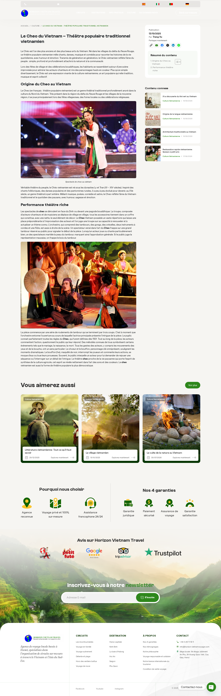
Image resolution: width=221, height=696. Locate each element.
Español (150, 4)
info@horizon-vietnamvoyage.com (74, 4)
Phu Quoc (113, 666)
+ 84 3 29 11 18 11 (187, 642)
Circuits (80, 13)
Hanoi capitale (115, 642)
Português (178, 4)
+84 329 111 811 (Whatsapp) (38, 4)
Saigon (112, 661)
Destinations (98, 13)
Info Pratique (116, 13)
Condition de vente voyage (154, 669)
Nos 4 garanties (150, 642)
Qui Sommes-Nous (148, 13)
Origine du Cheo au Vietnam (161, 62)
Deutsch (193, 4)
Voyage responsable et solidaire (156, 656)
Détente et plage (83, 656)
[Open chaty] (211, 687)
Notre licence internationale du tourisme (156, 662)
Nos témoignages (150, 647)
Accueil (25, 26)
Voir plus (192, 385)
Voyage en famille (83, 647)
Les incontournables (84, 642)
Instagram (119, 689)
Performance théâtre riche (163, 69)
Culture (131, 13)
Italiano (163, 4)
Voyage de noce (83, 666)
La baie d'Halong (116, 652)
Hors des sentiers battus (86, 661)
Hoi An (112, 656)
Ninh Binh (113, 647)
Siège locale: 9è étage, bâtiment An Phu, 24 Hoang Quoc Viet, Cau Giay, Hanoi (194, 655)
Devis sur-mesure (188, 12)
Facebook (80, 689)
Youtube (99, 689)
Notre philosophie (150, 652)
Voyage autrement (84, 652)
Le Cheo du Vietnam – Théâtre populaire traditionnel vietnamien (75, 26)
